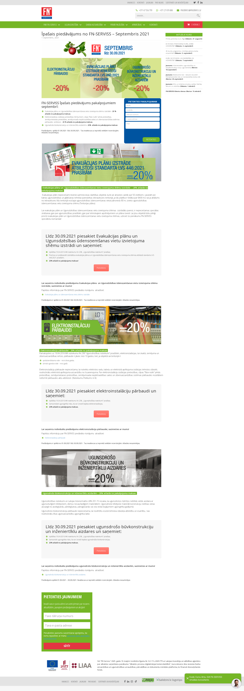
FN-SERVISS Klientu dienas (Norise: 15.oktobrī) (183, 91)
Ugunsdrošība (71, 24)
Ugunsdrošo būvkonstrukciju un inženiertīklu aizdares (65, 574)
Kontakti (140, 2)
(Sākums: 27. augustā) (184, 39)
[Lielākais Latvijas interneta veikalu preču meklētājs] (148, 680)
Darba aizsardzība (94, 24)
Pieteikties (101, 268)
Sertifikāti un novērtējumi (177, 2)
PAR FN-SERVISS (50, 24)
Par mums (159, 2)
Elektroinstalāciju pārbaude (55, 438)
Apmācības (137, 24)
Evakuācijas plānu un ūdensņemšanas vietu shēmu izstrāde (67, 294)
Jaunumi (149, 2)
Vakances (131, 2)
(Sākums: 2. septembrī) (179, 45)
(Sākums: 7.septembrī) (180, 59)
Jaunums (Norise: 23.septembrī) (183, 77)
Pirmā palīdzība (117, 24)
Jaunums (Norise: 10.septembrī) (182, 68)
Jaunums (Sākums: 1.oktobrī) (184, 85)
